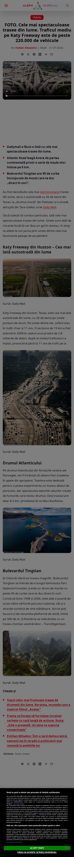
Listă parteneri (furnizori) (14, 842)
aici (37, 815)
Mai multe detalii (18, 804)
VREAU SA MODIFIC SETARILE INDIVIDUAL (37, 852)
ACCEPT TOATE (37, 848)
